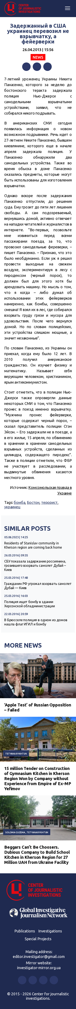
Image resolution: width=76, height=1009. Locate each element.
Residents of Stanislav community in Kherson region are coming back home (33, 545)
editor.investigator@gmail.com (39, 956)
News (38, 57)
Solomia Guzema (15, 832)
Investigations (50, 931)
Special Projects (38, 939)
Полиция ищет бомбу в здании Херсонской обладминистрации (29, 604)
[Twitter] (37, 66)
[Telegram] (47, 66)
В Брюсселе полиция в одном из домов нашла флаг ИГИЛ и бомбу (35, 622)
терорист (49, 502)
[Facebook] (26, 66)
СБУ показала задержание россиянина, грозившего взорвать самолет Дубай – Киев (35, 565)
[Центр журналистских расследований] (24, 9)
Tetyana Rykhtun (16, 753)
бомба (19, 502)
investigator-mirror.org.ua (39, 968)
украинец (12, 507)
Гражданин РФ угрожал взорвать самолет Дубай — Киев (37, 586)
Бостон (33, 502)
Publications (24, 931)
